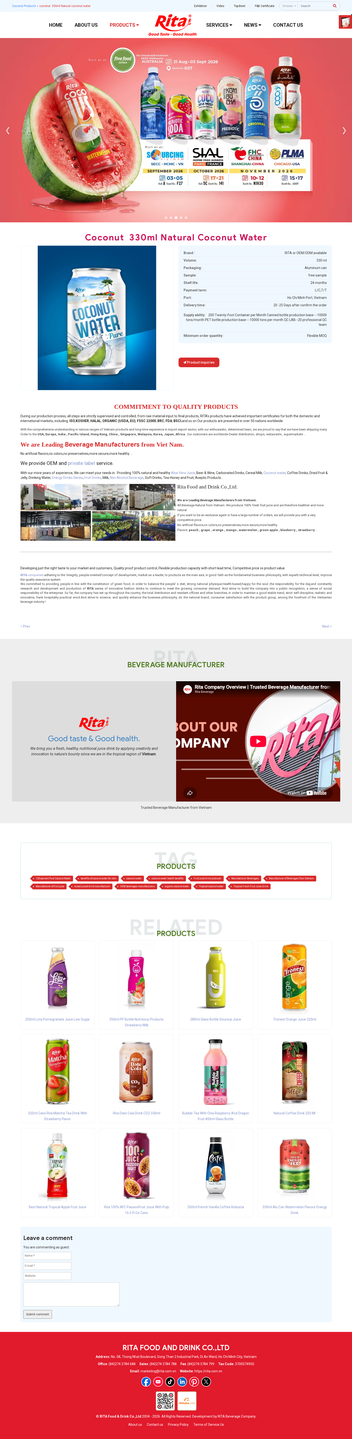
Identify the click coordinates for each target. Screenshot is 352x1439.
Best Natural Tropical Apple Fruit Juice (57, 1207)
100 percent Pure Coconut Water (53, 878)
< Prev (25, 626)
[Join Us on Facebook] (146, 1382)
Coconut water (275, 473)
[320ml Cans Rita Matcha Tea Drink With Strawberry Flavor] (57, 1071)
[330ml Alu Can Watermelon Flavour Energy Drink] (294, 1165)
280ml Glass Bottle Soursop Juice (215, 1019)
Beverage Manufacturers (102, 444)
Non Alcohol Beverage (126, 478)
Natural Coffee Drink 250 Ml (294, 1113)
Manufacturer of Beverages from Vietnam (291, 878)
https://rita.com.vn (208, 1371)
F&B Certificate (264, 6)
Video (220, 6)
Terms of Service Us (208, 1424)
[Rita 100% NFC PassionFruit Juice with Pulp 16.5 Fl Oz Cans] (136, 1165)
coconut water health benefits (168, 878)
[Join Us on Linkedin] (182, 1382)
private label (82, 463)
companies (31, 575)
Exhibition (200, 6)
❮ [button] (8, 130)
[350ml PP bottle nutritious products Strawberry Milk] (136, 978)
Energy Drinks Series (67, 478)
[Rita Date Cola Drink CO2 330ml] (136, 1071)
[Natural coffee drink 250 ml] (294, 1071)
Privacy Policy (178, 1424)
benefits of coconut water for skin (98, 878)
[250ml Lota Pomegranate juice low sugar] (57, 978)
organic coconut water (177, 886)
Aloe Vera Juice (183, 473)
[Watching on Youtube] (158, 1382)
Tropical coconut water (211, 886)
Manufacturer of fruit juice (50, 886)
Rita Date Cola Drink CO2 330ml (136, 1113)
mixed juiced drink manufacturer (92, 886)
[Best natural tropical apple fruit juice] (57, 1165)
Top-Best (239, 6)
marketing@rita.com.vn (158, 1371)
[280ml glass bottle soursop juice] (215, 978)
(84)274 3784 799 (200, 1364)
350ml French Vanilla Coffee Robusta (215, 1207)
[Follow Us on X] (206, 1382)
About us (135, 1424)
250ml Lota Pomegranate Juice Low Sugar (57, 1019)
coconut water (134, 878)
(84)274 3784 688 (122, 1364)
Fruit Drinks (92, 478)
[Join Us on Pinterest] (194, 1382)
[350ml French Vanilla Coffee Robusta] (215, 1165)
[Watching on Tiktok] (170, 1382)
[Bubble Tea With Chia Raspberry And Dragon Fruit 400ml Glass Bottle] (215, 1071)
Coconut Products (24, 6)
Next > (327, 626)
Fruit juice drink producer (207, 878)
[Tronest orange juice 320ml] (294, 978)
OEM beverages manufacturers (137, 886)
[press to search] (335, 5)
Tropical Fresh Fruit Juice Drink (251, 886)
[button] (166, 217)
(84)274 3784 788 (163, 1364)
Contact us (155, 1424)
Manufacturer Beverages (245, 878)
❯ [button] (344, 130)
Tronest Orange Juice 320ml (294, 1019)
